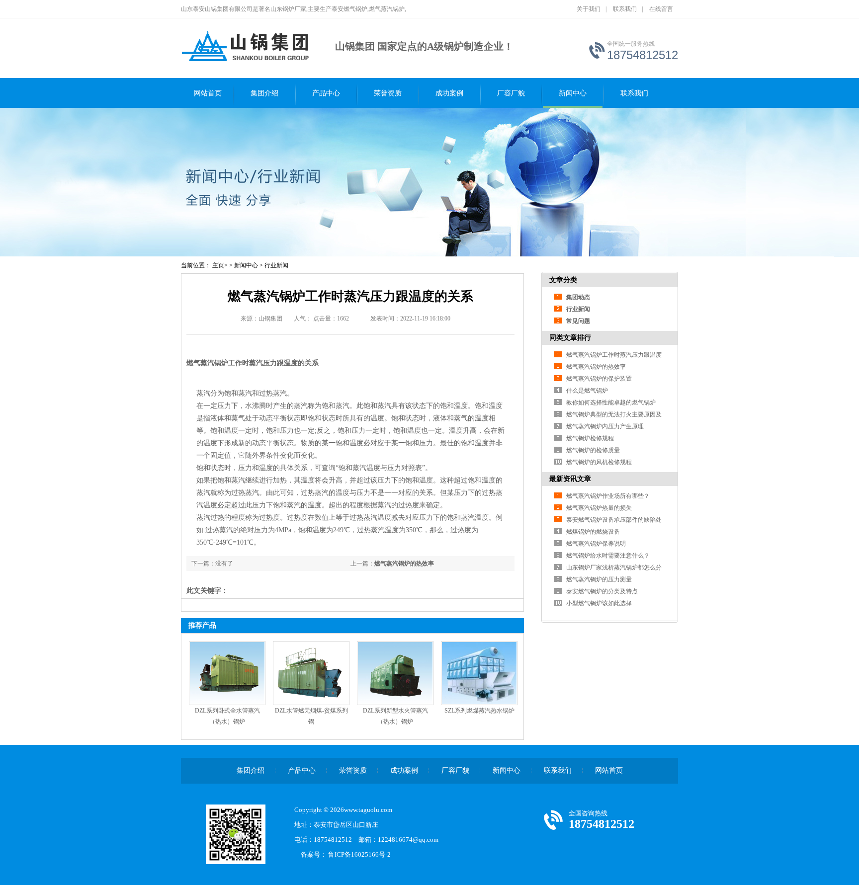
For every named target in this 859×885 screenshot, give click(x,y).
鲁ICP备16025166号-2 (362, 854)
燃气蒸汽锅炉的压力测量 (599, 579)
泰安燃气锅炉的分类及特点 (602, 591)
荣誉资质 (388, 93)
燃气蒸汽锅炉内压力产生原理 (605, 426)
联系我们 (625, 8)
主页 (218, 265)
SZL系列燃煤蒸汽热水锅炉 (479, 710)
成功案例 (449, 93)
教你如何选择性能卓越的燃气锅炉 (611, 402)
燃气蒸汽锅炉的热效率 (404, 563)
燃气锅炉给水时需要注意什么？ (608, 555)
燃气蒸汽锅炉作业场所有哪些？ (608, 495)
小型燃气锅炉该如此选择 (599, 603)
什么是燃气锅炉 (587, 390)
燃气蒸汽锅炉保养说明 (596, 543)
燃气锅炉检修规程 (590, 438)
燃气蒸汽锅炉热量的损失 (599, 507)
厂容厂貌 (511, 93)
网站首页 (208, 93)
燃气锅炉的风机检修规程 (599, 462)
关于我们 (589, 8)
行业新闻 (276, 265)
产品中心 (326, 93)
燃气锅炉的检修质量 (593, 450)
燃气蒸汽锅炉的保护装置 (599, 378)
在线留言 (661, 8)
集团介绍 (264, 93)
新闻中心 (573, 93)
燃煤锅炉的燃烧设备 (593, 531)
